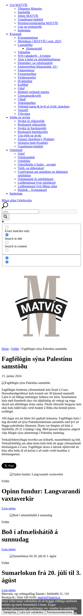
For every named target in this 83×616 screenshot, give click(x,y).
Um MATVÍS (18, 5)
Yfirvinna (24, 113)
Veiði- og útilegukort (31, 168)
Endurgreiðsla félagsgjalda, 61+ (38, 66)
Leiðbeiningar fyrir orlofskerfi (37, 182)
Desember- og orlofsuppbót (35, 63)
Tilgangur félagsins (30, 8)
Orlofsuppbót (26, 157)
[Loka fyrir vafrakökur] (75, 613)
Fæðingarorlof (27, 77)
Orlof (21, 88)
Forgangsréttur (27, 74)
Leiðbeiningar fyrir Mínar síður (37, 186)
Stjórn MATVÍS (28, 16)
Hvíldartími (25, 81)
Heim (5, 349)
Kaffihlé (23, 84)
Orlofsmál (16, 150)
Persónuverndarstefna (59, 612)
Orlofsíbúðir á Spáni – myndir (37, 164)
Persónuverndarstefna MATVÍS (38, 23)
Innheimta (24, 30)
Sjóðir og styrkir (20, 117)
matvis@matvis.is (49, 597)
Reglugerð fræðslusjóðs (33, 132)
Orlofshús (24, 161)
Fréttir (15, 349)
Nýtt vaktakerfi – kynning (34, 55)
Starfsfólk (24, 12)
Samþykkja (9, 612)
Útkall (22, 99)
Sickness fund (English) (33, 142)
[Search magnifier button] (5, 217)
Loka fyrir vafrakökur (32, 612)
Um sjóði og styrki (29, 135)
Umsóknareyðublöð (30, 19)
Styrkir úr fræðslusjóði (32, 128)
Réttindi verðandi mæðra (33, 92)
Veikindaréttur (27, 103)
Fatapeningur (26, 70)
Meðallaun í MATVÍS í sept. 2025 (39, 41)
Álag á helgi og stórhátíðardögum (39, 59)
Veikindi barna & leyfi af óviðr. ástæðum (43, 106)
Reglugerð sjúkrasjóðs (32, 124)
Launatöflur (25, 45)
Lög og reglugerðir (30, 26)
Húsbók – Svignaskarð (32, 190)
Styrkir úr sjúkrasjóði (31, 121)
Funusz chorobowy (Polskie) (36, 139)
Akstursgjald (34, 48)
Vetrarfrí (23, 110)
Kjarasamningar (28, 37)
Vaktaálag (24, 52)
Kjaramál (15, 34)
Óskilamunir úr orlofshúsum (35, 179)
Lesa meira (9, 508)
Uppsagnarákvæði (29, 95)
